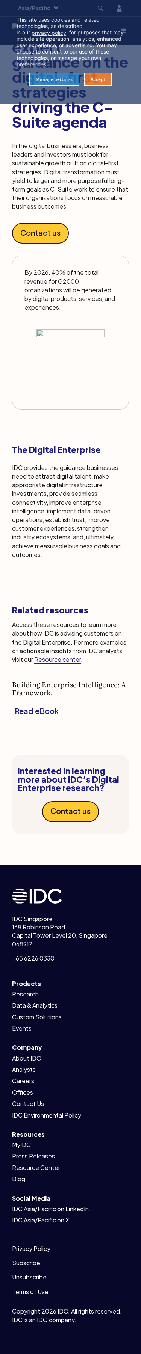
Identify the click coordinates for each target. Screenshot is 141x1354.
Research (25, 994)
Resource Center (36, 1167)
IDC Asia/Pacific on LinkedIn (50, 1209)
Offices (22, 1092)
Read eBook (37, 710)
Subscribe (26, 1263)
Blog (18, 1179)
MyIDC (21, 1145)
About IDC (26, 1058)
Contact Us (28, 1103)
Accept (98, 79)
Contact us (40, 232)
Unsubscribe (29, 1277)
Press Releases (33, 1156)
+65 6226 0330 (33, 958)
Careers (23, 1081)
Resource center (57, 659)
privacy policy (49, 33)
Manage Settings (54, 79)
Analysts (24, 1069)
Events (22, 1028)
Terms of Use (30, 1292)
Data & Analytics (35, 1005)
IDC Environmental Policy (46, 1115)
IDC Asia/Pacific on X (40, 1220)
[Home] (37, 895)
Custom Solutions (37, 1017)
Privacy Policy (31, 1248)
